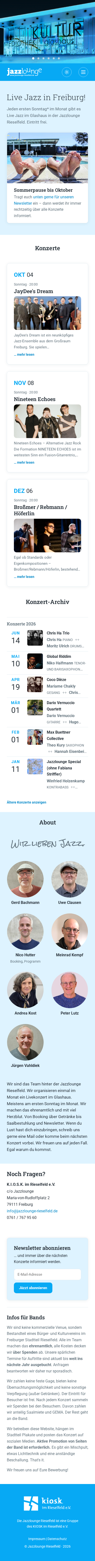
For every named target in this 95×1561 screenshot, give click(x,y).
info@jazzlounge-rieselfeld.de (32, 1211)
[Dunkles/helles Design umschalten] (67, 72)
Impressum (36, 1539)
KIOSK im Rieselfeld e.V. (50, 1526)
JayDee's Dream (33, 291)
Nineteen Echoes (35, 398)
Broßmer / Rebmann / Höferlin (40, 510)
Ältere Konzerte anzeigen (26, 802)
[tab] (33, 58)
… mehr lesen (24, 354)
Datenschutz (57, 1539)
